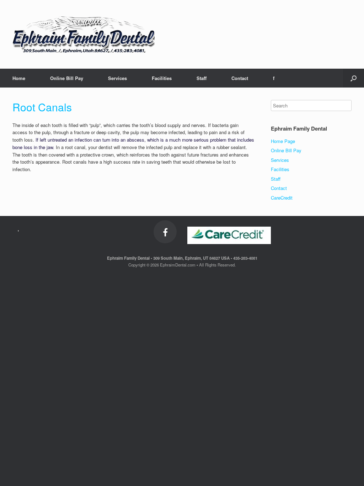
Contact (239, 78)
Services (117, 78)
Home (18, 78)
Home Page (283, 141)
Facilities (162, 78)
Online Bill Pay (66, 78)
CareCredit (282, 197)
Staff (202, 78)
